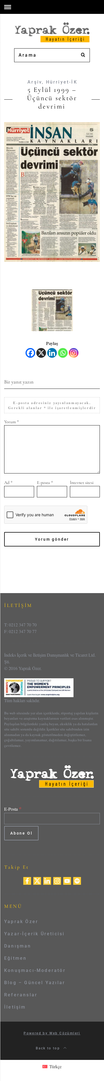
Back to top (49, 1048)
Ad (8, 482)
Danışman (17, 946)
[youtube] (67, 880)
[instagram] (57, 880)
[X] (41, 353)
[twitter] (37, 880)
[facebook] (27, 880)
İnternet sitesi (81, 482)
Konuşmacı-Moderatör (35, 970)
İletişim (15, 1007)
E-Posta (13, 809)
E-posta (45, 482)
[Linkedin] (52, 353)
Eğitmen (15, 958)
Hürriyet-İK (61, 82)
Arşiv (34, 82)
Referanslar (20, 994)
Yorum (11, 422)
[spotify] (77, 880)
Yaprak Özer (21, 921)
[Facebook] (30, 353)
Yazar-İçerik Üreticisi (34, 933)
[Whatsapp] (63, 353)
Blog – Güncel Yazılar (34, 982)
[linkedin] (47, 880)
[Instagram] (73, 353)
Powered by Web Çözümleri (52, 1033)
